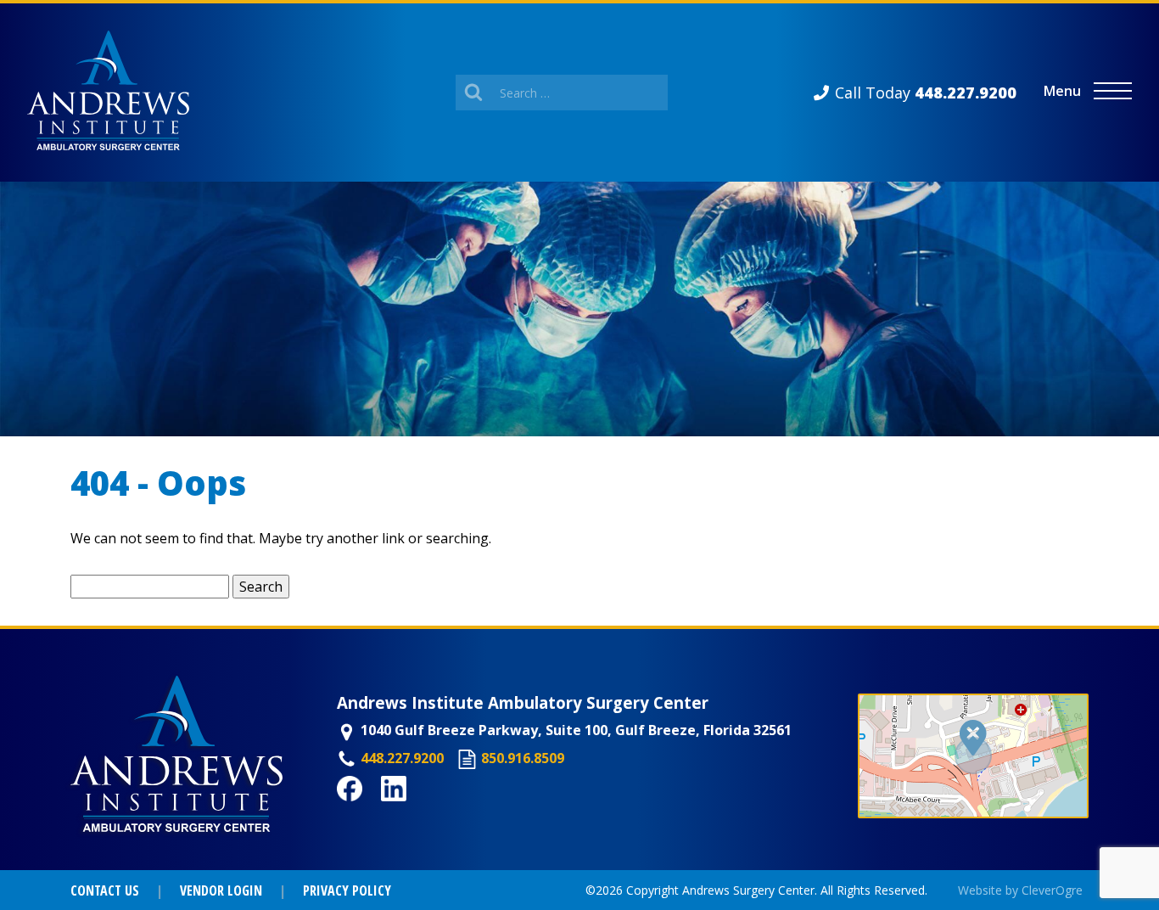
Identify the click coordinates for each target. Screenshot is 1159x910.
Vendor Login (221, 890)
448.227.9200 (402, 758)
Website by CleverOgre (1020, 890)
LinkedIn (410, 810)
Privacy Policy (347, 890)
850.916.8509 (522, 758)
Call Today (925, 92)
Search (261, 586)
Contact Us (104, 890)
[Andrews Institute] (108, 92)
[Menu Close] (1113, 91)
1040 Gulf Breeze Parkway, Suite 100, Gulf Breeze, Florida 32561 (576, 730)
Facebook (369, 810)
